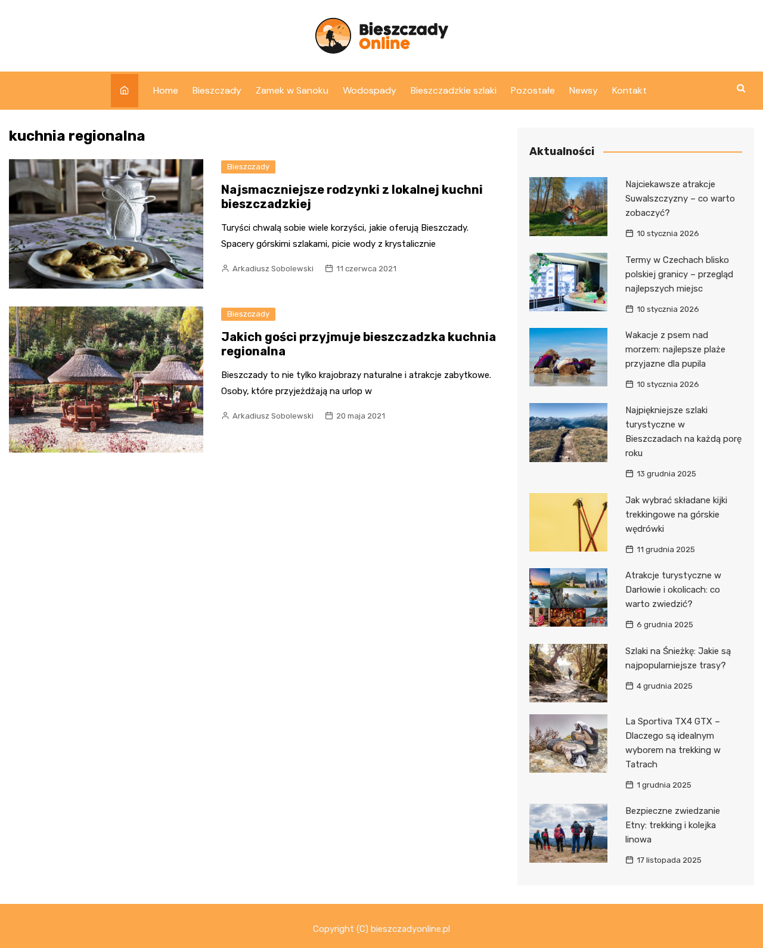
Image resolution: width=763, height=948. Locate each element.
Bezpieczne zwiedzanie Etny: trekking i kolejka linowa (672, 825)
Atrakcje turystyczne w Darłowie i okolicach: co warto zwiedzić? (673, 589)
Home (165, 90)
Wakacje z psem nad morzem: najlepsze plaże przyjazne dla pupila (675, 349)
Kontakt (629, 90)
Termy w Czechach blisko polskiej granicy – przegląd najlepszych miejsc (679, 274)
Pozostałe (533, 90)
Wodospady (369, 90)
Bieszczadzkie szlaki (454, 90)
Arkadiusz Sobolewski (273, 268)
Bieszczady (217, 90)
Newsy (583, 90)
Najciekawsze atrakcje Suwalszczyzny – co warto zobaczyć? (680, 198)
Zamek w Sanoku (292, 90)
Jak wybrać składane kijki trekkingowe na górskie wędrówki (676, 514)
